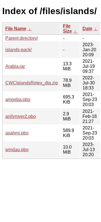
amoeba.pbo (17, 99)
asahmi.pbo (17, 133)
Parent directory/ (21, 38)
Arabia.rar (15, 66)
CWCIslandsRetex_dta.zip (31, 82)
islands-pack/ (18, 49)
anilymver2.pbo (20, 116)
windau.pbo (17, 149)
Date (87, 28)
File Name (15, 28)
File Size (67, 28)
